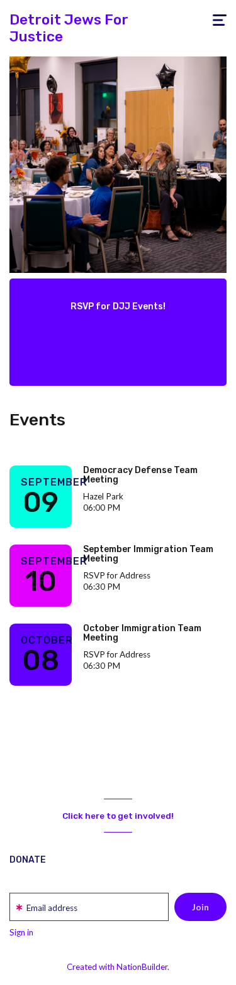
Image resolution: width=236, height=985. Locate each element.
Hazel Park (103, 496)
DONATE (27, 860)
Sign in (21, 932)
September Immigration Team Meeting (148, 554)
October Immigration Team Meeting (142, 633)
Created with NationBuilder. (118, 967)
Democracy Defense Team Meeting (140, 475)
